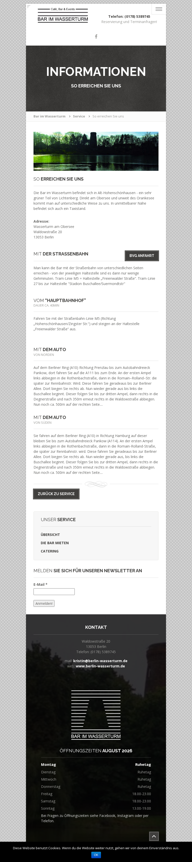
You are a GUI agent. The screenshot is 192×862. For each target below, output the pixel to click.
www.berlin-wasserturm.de (100, 666)
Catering (49, 551)
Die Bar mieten (55, 542)
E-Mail (41, 584)
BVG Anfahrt (142, 256)
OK (96, 855)
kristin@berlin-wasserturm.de (100, 660)
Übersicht (50, 534)
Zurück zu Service (56, 494)
